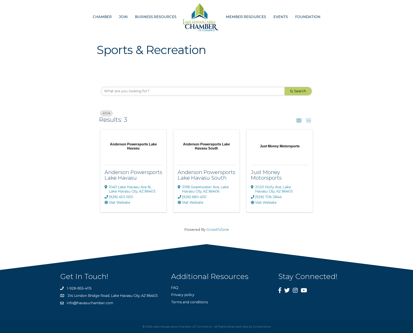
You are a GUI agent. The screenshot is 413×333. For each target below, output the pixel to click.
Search (300, 91)
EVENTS (280, 17)
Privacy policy (182, 295)
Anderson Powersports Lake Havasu (133, 175)
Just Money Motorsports (266, 175)
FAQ (174, 288)
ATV (105, 113)
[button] (299, 120)
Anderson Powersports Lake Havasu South (206, 175)
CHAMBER (102, 17)
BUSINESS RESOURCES (155, 17)
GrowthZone (217, 230)
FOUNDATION (307, 17)
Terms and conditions (189, 302)
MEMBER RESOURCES (246, 17)
